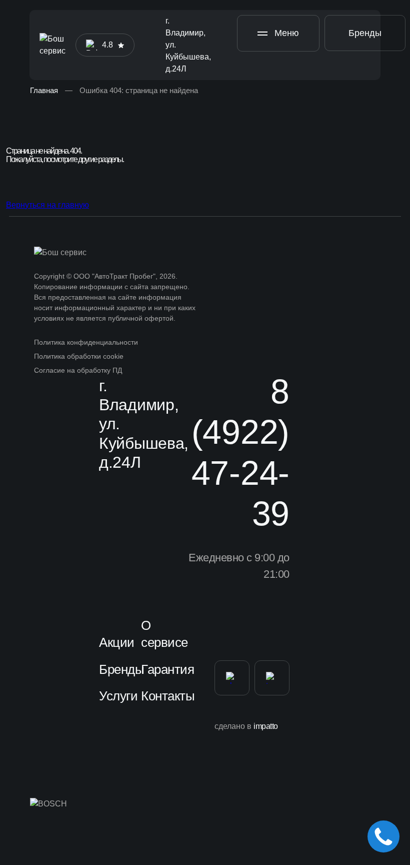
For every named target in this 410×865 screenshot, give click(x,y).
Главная (44, 90)
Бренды (365, 33)
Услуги (118, 695)
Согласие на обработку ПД (78, 370)
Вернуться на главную (47, 205)
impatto (266, 726)
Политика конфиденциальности (86, 342)
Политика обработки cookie (79, 356)
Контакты (167, 695)
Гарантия (167, 669)
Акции (116, 642)
